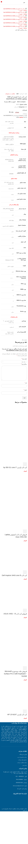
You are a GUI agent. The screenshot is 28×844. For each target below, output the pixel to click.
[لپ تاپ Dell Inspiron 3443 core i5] (15, 555)
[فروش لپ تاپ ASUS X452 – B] (15, 594)
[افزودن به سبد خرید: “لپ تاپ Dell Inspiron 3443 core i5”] (25, 572)
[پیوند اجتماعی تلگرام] (14, 110)
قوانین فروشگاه (23, 754)
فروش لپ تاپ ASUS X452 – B (15, 614)
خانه (26, 93)
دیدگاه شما (24, 364)
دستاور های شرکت (22, 759)
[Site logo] (14, 2)
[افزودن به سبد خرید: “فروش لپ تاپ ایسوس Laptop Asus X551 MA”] (25, 531)
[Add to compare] (16, 464)
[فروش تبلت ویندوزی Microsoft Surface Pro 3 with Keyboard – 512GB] (15, 631)
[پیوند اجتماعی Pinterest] (18, 110)
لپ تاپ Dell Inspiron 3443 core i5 (14, 575)
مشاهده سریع (21, 464)
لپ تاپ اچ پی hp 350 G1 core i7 (15, 467)
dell (17, 93)
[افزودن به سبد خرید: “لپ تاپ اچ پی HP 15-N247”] (25, 711)
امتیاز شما (24, 359)
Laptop (21, 117)
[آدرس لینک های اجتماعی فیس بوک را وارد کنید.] (21, 110)
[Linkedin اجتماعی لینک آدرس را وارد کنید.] (16, 110)
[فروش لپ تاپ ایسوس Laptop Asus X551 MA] (15, 486)
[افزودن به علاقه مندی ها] (12, 464)
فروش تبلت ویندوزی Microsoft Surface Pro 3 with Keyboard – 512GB (15, 673)
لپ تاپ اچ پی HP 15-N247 (17, 715)
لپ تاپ (21, 93)
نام (26, 383)
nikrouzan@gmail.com (18, 785)
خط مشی (24, 765)
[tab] (17, 112)
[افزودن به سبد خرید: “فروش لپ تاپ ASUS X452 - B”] (25, 611)
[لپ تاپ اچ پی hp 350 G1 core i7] (15, 419)
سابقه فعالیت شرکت (22, 762)
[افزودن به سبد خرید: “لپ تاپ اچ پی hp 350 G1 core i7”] (25, 464)
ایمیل (25, 390)
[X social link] (19, 110)
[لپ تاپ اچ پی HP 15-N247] (15, 695)
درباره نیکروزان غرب (22, 757)
